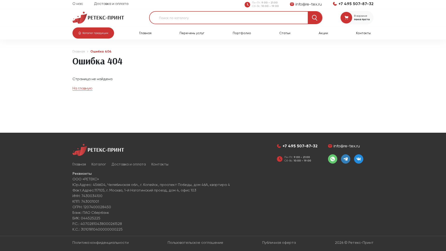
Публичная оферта (279, 242)
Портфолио (242, 33)
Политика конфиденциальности (100, 242)
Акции (323, 33)
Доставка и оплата (111, 3)
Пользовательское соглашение (195, 242)
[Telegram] (345, 159)
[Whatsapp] (332, 159)
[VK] (358, 159)
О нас (77, 3)
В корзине (360, 15)
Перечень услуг (192, 33)
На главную (82, 88)
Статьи (284, 33)
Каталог (99, 164)
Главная (145, 33)
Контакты (363, 33)
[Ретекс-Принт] (98, 17)
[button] (93, 33)
